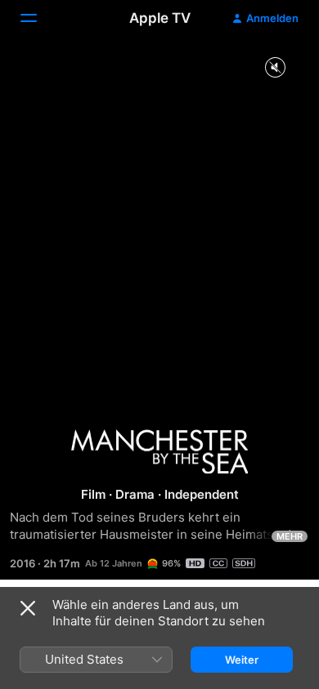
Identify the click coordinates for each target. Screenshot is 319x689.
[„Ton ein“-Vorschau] (274, 68)
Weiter (241, 659)
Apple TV (160, 18)
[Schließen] (27, 608)
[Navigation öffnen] (38, 18)
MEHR (289, 536)
